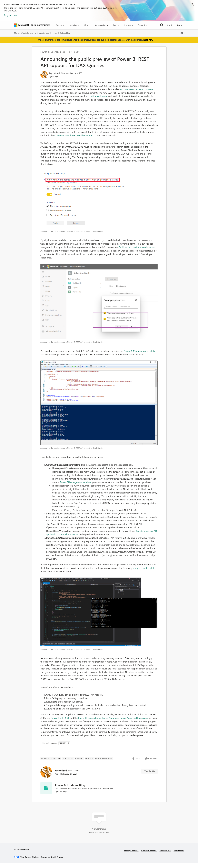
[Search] (162, 25)
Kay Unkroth (54, 73)
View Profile (149, 771)
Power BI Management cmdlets (139, 350)
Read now (148, 39)
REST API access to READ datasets (136, 89)
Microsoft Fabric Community (25, 33)
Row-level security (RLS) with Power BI (73, 135)
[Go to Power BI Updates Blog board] (46, 788)
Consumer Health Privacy (52, 857)
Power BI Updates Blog (61, 33)
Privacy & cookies (149, 850)
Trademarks (179, 850)
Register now (10, 15)
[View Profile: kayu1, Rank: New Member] (44, 74)
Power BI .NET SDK (60, 717)
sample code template (144, 567)
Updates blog (44, 33)
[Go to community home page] (32, 25)
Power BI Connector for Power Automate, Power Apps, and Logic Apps (113, 717)
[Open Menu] (182, 33)
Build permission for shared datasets (137, 247)
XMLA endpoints (99, 96)
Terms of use (165, 850)
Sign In (179, 25)
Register (170, 25)
